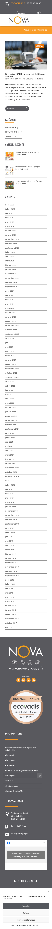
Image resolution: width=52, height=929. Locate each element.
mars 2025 (9, 261)
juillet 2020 (10, 485)
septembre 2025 (12, 248)
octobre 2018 (11, 571)
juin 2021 (9, 442)
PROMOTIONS (11, 132)
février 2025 (10, 265)
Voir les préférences (26, 920)
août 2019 (9, 528)
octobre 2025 (11, 243)
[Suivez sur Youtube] (34, 680)
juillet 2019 (10, 532)
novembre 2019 (12, 515)
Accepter (26, 906)
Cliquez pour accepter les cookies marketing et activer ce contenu (26, 855)
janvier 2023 (10, 360)
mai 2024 (9, 299)
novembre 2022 (12, 368)
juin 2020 (9, 489)
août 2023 (9, 338)
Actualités (39, 79)
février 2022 (10, 407)
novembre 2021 (12, 420)
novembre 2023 (12, 325)
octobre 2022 (11, 373)
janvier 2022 (10, 412)
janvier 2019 (10, 558)
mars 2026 (9, 226)
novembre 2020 (12, 468)
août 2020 (9, 481)
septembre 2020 (12, 476)
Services (8, 136)
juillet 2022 (10, 386)
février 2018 (10, 605)
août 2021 (9, 433)
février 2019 (10, 554)
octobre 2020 (11, 472)
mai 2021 (9, 446)
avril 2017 (9, 627)
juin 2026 (9, 213)
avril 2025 (9, 256)
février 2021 (10, 459)
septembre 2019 (12, 524)
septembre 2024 (12, 286)
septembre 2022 (12, 377)
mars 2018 (9, 601)
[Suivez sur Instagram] (23, 680)
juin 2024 (9, 295)
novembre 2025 (12, 239)
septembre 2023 (12, 334)
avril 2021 (9, 450)
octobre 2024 (11, 282)
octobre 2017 (11, 623)
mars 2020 (9, 502)
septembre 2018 (12, 575)
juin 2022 (9, 390)
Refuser (26, 913)
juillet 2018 (10, 584)
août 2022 (9, 381)
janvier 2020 (10, 506)
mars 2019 (9, 549)
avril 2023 (9, 351)
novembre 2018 (12, 567)
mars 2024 (9, 308)
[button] (48, 891)
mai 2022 (9, 394)
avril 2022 (9, 399)
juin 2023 (9, 343)
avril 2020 (9, 498)
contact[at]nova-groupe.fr (19, 834)
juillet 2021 (10, 437)
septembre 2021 (12, 429)
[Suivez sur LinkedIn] (29, 680)
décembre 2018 (11, 562)
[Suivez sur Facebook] (18, 680)
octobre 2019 (11, 519)
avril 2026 (9, 222)
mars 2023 (9, 355)
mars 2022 (9, 403)
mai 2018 (9, 593)
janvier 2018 (10, 610)
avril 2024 (9, 304)
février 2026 (10, 230)
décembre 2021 (11, 416)
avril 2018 (9, 597)
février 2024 (10, 312)
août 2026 (9, 205)
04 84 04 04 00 (34, 3)
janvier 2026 (10, 235)
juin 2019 (9, 537)
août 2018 (9, 580)
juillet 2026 (10, 209)
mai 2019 (9, 541)
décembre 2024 (11, 274)
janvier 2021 (10, 463)
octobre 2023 (11, 330)
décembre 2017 (11, 614)
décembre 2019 (11, 511)
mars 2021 (9, 455)
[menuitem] (22, 749)
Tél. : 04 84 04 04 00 (18, 826)
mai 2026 (9, 217)
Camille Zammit (14, 79)
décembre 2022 (11, 364)
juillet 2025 (10, 252)
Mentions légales (33, 925)
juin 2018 (9, 588)
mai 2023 (9, 347)
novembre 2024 (12, 278)
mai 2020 (9, 493)
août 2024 (9, 291)
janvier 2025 (10, 269)
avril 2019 (9, 545)
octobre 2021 (11, 424)
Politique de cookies (18, 925)
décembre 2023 (11, 321)
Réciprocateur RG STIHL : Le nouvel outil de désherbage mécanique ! (25, 75)
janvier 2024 (10, 317)
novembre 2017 (12, 618)
